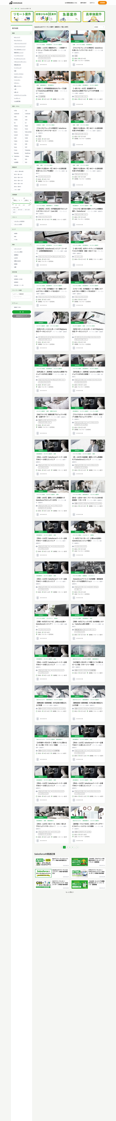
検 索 (22, 312)
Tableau (27, 156)
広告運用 (16, 162)
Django (26, 134)
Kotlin (26, 137)
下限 (13, 198)
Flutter (15, 140)
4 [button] (72, 847)
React (26, 125)
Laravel (16, 134)
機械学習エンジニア (18, 52)
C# (25, 122)
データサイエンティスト (19, 58)
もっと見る (69, 892)
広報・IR (16, 92)
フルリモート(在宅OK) (19, 221)
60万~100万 (27, 209)
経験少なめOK (17, 260)
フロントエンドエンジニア (20, 43)
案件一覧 (17, 8)
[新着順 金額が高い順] (99, 27)
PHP (26, 116)
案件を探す (83, 2)
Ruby (15, 116)
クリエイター (17, 79)
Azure (15, 147)
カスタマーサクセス (18, 73)
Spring (26, 140)
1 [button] (64, 847)
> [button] (77, 847)
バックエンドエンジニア (19, 46)
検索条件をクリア (21, 316)
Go (14, 122)
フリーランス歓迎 (18, 251)
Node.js (16, 125)
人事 (15, 89)
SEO (26, 162)
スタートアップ (17, 248)
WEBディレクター (18, 76)
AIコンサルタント (18, 40)
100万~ (14, 212)
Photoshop (27, 150)
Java (26, 119)
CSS (26, 110)
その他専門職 (17, 101)
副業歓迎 (16, 254)
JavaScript (16, 113)
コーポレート (17, 98)
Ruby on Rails (28, 131)
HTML (15, 110)
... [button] (75, 847)
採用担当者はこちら (71, 2)
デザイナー (16, 83)
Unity (15, 143)
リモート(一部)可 (18, 224)
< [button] (61, 847)
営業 (15, 70)
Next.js (15, 128)
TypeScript (27, 113)
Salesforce (16, 156)
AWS (26, 143)
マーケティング (17, 67)
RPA (26, 159)
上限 (24, 198)
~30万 (14, 209)
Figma (15, 150)
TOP (12, 8)
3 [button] (69, 847)
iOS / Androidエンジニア (19, 49)
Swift (15, 137)
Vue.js (26, 128)
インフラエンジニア (18, 55)
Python (15, 119)
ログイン (92, 2)
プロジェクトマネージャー (20, 61)
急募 (15, 267)
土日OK (16, 257)
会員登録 (102, 2)
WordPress (27, 153)
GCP (26, 147)
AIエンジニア (17, 37)
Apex (15, 159)
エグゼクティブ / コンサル (20, 95)
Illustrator (16, 153)
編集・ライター (17, 86)
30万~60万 (20, 209)
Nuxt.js (15, 131)
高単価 (15, 263)
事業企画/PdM (17, 64)
